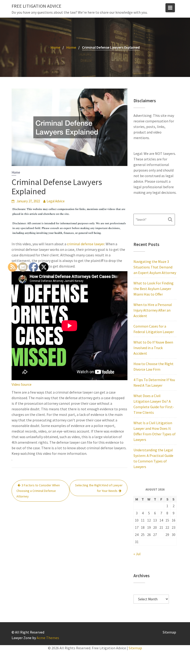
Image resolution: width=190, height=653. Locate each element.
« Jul (137, 553)
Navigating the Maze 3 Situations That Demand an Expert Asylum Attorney (154, 267)
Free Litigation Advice (36, 6)
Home (16, 172)
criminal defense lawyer (85, 244)
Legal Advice (56, 201)
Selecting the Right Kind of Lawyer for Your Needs (99, 488)
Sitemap (169, 632)
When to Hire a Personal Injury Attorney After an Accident (152, 310)
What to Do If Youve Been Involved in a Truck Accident (153, 348)
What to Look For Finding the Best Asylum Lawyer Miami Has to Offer (153, 288)
